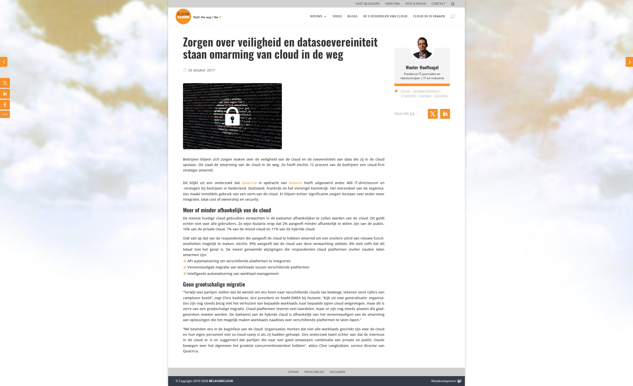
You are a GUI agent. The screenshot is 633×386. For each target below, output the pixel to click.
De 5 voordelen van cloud (385, 16)
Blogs (352, 16)
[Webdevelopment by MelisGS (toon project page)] (459, 381)
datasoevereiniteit (426, 91)
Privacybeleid (314, 372)
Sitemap (293, 372)
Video (337, 16)
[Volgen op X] (433, 114)
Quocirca (249, 182)
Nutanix (295, 182)
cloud (405, 91)
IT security (408, 96)
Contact (438, 4)
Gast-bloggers (368, 4)
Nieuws (316, 16)
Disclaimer (337, 372)
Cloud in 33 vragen (429, 16)
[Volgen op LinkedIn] (445, 114)
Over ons (392, 4)
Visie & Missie (415, 4)
